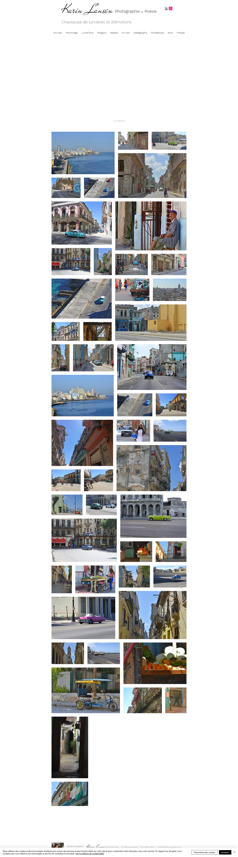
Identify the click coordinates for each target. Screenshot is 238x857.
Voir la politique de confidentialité (89, 853)
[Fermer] (234, 852)
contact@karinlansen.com (169, 847)
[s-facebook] (166, 8)
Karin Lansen (87, 9)
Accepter (225, 852)
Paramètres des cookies (204, 852)
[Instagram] (170, 8)
